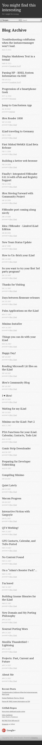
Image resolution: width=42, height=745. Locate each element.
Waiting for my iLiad (14, 408)
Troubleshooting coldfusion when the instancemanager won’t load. (19, 43)
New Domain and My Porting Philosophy (19, 614)
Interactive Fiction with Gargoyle (16, 513)
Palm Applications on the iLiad (20, 310)
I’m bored (7, 583)
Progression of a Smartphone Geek (19, 90)
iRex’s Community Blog (16, 382)
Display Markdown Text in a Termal (13, 698)
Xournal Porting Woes (15, 628)
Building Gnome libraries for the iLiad (19, 598)
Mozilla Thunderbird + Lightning (15, 643)
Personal (12, 99)
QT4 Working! (10, 527)
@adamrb (5, 724)
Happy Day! (9, 353)
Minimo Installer (12, 323)
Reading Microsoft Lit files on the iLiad (20, 368)
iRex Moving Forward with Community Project (18, 195)
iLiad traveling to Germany (18, 131)
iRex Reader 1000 (12, 118)
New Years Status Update (17, 242)
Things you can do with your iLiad (19, 338)
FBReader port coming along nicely (19, 211)
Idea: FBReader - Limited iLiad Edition (20, 227)
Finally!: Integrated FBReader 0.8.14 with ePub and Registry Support (20, 177)
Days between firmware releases (21, 297)
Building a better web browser (19, 160)
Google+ (11, 730)
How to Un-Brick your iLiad (18, 255)
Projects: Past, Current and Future (18, 660)
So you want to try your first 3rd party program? (21, 270)
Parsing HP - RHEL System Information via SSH (18, 74)
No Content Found (13, 557)
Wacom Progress (11, 498)
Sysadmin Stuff (15, 66)
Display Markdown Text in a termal (19, 58)
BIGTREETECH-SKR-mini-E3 (10, 721)
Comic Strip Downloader (16, 448)
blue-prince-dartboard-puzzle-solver (13, 711)
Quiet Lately (9, 485)
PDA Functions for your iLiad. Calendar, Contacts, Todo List (20, 433)
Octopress (34, 738)
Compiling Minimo (13, 475)
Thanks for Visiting (13, 284)
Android (12, 112)
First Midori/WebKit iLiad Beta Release (20, 146)
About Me (8, 674)
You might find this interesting (19, 7)
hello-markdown (7, 715)
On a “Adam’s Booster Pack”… (19, 570)
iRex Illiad (13, 125)
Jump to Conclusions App (17, 105)
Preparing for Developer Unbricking (16, 463)
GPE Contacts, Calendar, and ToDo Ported (19, 542)
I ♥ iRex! (7, 395)
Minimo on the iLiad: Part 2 (18, 421)
